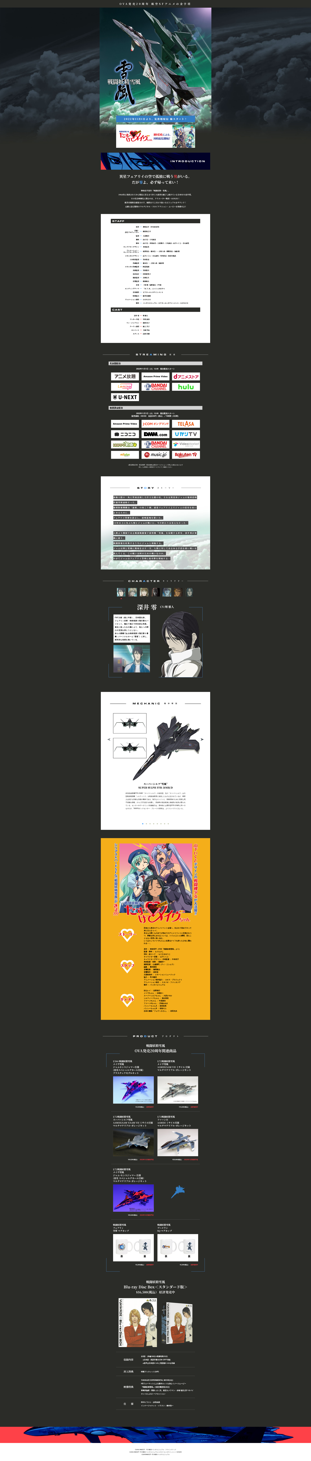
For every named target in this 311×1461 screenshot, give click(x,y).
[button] (142, 823)
